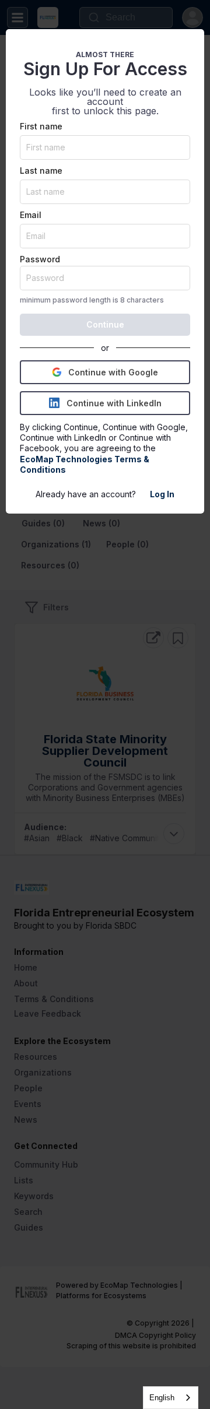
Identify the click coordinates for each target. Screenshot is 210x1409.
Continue (105, 324)
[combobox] (170, 1397)
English (161, 1397)
